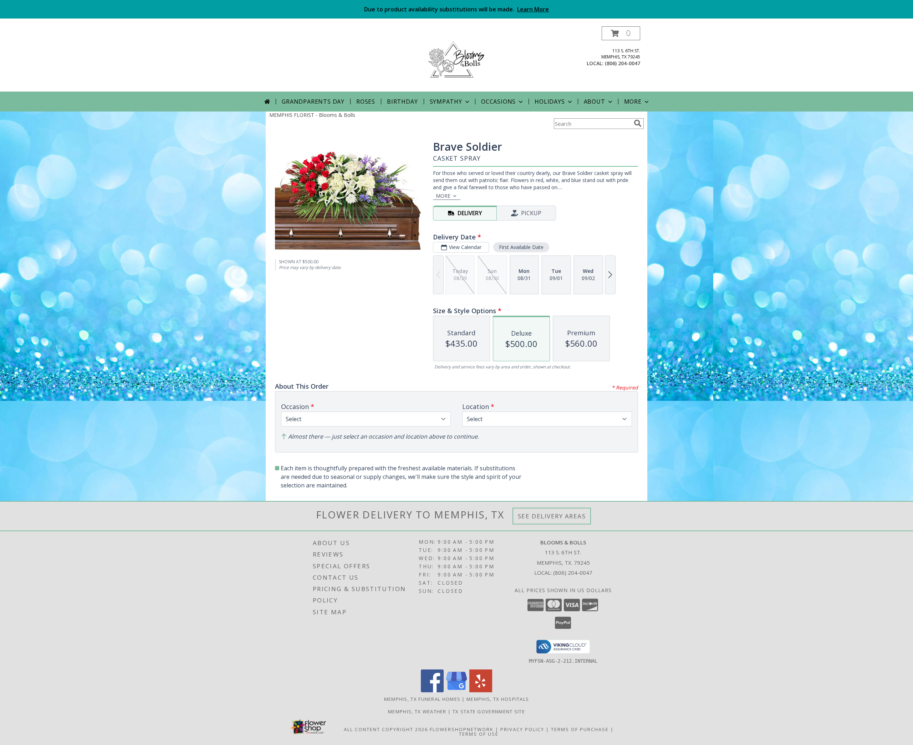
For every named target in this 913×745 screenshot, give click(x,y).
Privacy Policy (522, 729)
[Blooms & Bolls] (456, 59)
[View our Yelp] (480, 690)
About (594, 101)
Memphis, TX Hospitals (497, 699)
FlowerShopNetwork (462, 729)
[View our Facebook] (432, 690)
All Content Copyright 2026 (386, 729)
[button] (621, 33)
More (633, 101)
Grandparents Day (313, 101)
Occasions (498, 101)
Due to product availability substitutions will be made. (456, 9)
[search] (637, 123)
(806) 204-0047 (622, 63)
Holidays (550, 101)
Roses (365, 101)
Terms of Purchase (580, 729)
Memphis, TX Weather (417, 711)
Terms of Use (479, 734)
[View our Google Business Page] (456, 690)
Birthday (402, 101)
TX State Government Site (489, 711)
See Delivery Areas (552, 516)
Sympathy (446, 101)
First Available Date (521, 247)
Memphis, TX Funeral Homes (422, 699)
